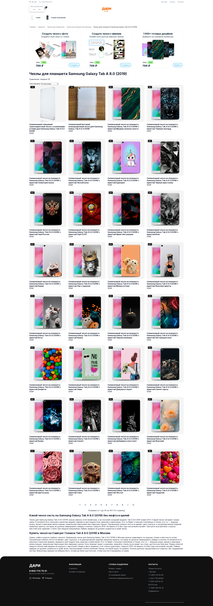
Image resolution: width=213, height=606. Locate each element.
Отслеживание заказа (117, 575)
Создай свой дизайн (58, 17)
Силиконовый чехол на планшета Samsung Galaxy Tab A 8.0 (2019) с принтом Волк (162, 232)
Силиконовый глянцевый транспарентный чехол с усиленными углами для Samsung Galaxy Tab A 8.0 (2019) (47, 127)
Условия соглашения (77, 572)
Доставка (164, 2)
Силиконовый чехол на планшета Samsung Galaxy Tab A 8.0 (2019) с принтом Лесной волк (84, 180)
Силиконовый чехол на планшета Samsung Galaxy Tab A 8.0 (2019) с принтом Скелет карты (162, 387)
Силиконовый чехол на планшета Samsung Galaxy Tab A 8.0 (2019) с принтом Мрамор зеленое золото (123, 126)
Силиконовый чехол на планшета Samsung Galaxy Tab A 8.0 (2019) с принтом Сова (84, 490)
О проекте (73, 568)
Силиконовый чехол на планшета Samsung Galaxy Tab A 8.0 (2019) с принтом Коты (45, 335)
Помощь (172, 2)
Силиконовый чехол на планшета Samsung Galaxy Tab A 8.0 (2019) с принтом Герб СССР (84, 232)
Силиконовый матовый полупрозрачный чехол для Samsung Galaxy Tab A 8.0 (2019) (85, 126)
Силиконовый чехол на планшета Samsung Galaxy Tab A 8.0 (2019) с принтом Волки (45, 438)
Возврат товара (115, 568)
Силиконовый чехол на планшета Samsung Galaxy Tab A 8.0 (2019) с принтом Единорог (123, 180)
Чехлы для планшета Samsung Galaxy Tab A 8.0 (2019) (115, 27)
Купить (177, 65)
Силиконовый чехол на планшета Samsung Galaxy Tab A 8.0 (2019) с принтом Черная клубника (123, 335)
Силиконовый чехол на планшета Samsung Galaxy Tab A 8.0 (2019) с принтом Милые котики (123, 283)
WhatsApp (36, 578)
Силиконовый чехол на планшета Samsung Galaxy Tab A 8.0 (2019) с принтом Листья (123, 490)
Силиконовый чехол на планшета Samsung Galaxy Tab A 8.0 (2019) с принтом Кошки (45, 283)
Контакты (181, 2)
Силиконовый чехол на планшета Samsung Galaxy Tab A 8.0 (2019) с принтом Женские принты (162, 283)
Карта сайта (113, 572)
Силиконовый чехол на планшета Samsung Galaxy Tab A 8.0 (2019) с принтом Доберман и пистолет (123, 438)
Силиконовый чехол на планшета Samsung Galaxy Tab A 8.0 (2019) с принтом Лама (84, 387)
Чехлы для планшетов (55, 27)
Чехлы (38, 17)
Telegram (48, 578)
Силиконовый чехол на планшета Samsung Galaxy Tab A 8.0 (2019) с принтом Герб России (45, 232)
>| (133, 505)
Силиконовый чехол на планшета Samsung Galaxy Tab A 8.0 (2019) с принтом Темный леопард (162, 126)
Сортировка (34, 84)
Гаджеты (41, 27)
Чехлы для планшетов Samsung (79, 27)
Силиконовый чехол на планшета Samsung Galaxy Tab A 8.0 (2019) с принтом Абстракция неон (162, 335)
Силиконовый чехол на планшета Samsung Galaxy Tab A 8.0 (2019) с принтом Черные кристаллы (162, 180)
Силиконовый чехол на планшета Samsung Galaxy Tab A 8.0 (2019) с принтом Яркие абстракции (123, 232)
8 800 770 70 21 (38, 571)
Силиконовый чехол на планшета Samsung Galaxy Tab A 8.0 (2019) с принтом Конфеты (45, 387)
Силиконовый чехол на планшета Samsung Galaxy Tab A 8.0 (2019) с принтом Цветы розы (45, 490)
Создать (74, 65)
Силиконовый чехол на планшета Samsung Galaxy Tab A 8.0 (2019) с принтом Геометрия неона (45, 180)
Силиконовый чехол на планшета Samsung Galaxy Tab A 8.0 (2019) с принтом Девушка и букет (123, 387)
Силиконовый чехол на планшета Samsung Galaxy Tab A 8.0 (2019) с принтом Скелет (84, 438)
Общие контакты (155, 568)
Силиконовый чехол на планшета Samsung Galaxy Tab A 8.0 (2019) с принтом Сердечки (162, 490)
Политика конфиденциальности (121, 578)
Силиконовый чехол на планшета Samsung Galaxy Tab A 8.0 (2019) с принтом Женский (162, 438)
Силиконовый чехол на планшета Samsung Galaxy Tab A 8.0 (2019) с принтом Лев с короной (84, 283)
